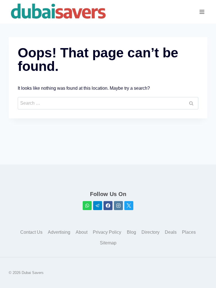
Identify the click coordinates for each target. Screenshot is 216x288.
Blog (131, 232)
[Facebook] (108, 205)
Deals (171, 232)
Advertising (59, 232)
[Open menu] (202, 12)
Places (189, 232)
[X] (128, 205)
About (81, 232)
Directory (150, 232)
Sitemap (108, 242)
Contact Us (31, 232)
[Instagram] (118, 205)
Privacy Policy (107, 232)
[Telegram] (97, 205)
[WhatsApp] (87, 205)
